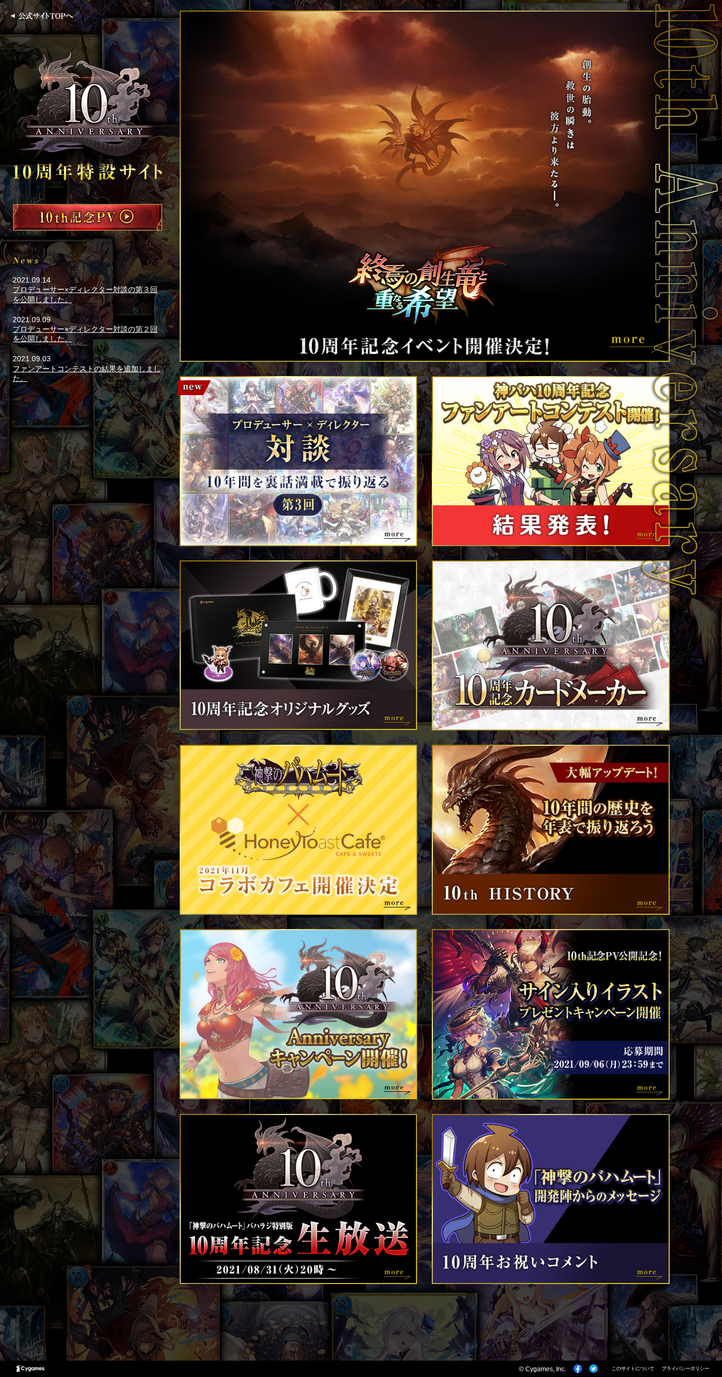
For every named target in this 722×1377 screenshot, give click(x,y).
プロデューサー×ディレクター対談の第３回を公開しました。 (85, 294)
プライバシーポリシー (685, 1368)
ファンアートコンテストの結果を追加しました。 (87, 373)
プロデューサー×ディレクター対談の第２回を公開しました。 (85, 334)
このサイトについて (633, 1368)
